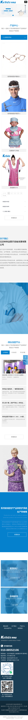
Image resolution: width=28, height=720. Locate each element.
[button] (25, 2)
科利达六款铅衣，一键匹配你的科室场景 (13, 389)
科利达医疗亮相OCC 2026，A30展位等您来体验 (13, 417)
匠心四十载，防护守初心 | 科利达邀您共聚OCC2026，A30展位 (13, 403)
